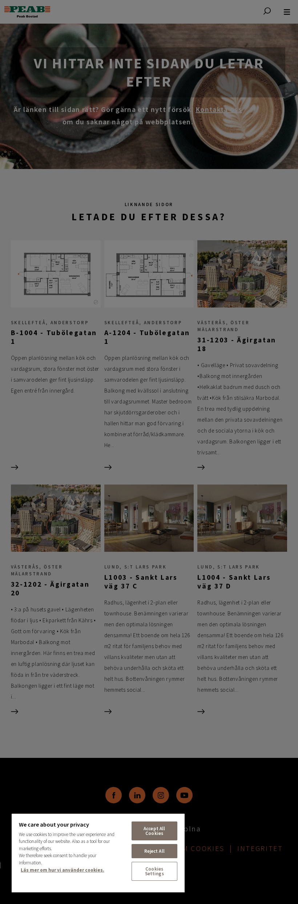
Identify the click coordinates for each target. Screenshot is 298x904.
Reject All (154, 851)
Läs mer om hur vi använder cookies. (62, 870)
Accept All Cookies (154, 830)
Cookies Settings (154, 871)
